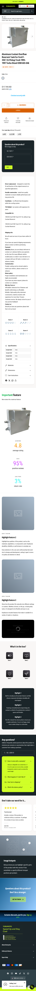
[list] (18, 464)
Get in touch (16, 899)
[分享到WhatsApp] (12, 380)
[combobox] (22, 11)
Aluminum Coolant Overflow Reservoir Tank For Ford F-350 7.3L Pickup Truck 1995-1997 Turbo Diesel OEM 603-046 (17, 19)
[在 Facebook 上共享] (6, 380)
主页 (4, 17)
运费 (10, 89)
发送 (8, 167)
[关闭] (24, 983)
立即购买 (18, 110)
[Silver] (3, 78)
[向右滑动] (32, 36)
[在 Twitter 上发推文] (9, 380)
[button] (3, 6)
